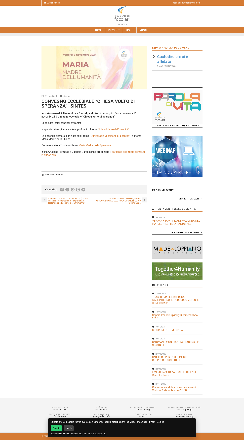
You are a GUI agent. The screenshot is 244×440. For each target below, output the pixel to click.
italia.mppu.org (184, 409)
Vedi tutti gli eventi (190, 198)
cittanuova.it (101, 409)
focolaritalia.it (59, 409)
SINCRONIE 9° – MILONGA (167, 330)
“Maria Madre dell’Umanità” (113, 129)
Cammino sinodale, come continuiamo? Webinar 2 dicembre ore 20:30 (174, 389)
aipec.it (142, 416)
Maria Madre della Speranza (94, 145)
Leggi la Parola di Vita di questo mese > (177, 125)
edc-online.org (143, 409)
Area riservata (53, 2)
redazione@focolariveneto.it (186, 2)
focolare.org (60, 416)
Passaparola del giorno (172, 47)
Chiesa (66, 96)
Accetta (56, 428)
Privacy (151, 422)
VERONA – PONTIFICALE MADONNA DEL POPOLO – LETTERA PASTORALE (176, 222)
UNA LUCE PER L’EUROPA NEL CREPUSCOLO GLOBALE (170, 359)
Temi (128, 30)
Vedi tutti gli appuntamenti (185, 232)
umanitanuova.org (184, 416)
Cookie (160, 422)
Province (112, 30)
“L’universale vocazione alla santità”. (110, 135)
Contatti (143, 30)
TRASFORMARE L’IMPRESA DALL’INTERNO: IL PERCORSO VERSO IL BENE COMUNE (175, 300)
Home (98, 30)
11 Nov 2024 (51, 96)
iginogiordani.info (101, 416)
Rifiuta (69, 428)
